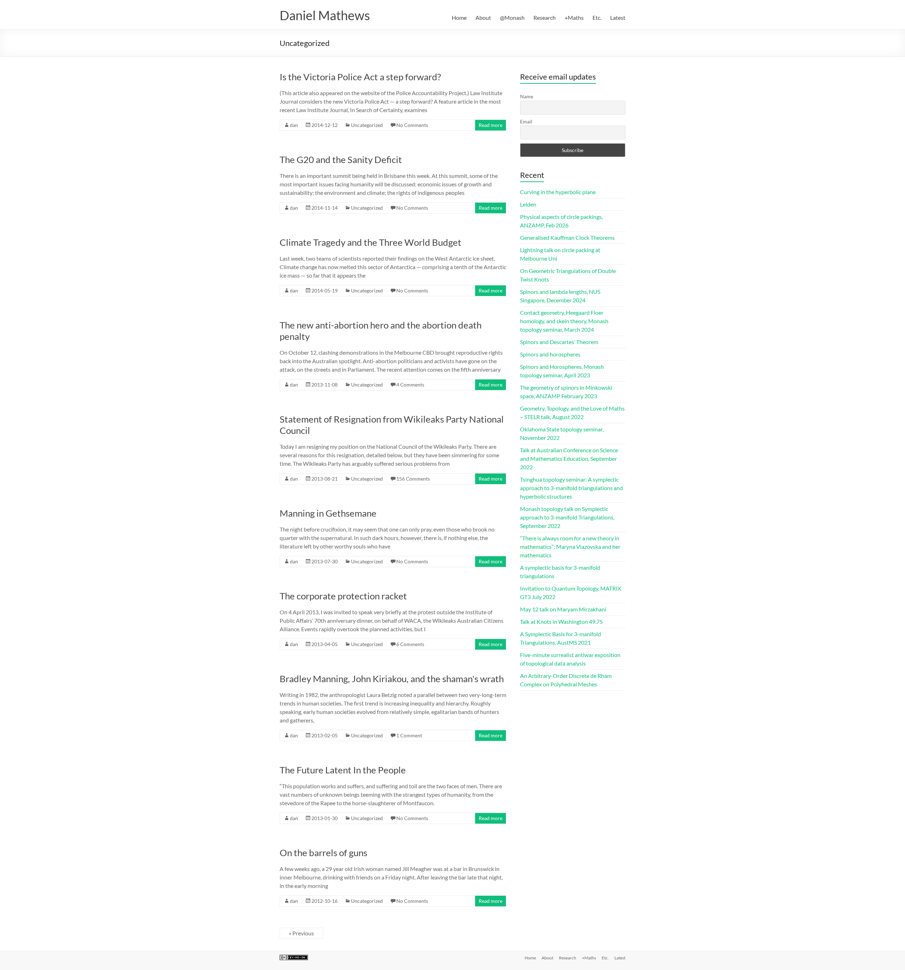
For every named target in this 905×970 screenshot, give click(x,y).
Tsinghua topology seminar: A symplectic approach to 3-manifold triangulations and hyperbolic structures (571, 488)
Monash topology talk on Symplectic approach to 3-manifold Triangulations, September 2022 (567, 517)
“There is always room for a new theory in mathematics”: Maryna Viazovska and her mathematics (570, 546)
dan (294, 125)
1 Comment (409, 735)
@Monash (512, 17)
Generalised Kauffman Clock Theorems (567, 237)
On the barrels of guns (323, 852)
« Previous (301, 933)
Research (544, 17)
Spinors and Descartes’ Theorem (559, 341)
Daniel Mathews (325, 15)
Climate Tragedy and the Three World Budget (370, 242)
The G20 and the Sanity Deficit (341, 159)
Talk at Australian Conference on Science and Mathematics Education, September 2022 (569, 458)
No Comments (412, 125)
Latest (617, 17)
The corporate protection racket (343, 596)
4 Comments (410, 385)
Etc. (596, 17)
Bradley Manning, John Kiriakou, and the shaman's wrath (392, 678)
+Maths (574, 17)
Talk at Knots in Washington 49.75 (561, 621)
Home (459, 17)
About (483, 17)
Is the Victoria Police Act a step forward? (360, 76)
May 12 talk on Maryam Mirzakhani (563, 609)
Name (526, 96)
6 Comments (410, 644)
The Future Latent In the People (343, 770)
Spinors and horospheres (550, 354)
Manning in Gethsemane (328, 513)
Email (526, 121)
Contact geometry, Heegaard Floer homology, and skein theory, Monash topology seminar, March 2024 (564, 321)
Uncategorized (367, 125)
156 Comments (413, 479)
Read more (490, 125)
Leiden (528, 204)
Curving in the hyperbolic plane (558, 191)
